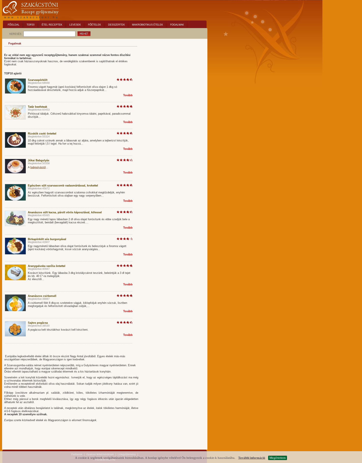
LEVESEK (75, 24)
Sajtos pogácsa (38, 322)
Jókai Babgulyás (38, 160)
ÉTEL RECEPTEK (52, 24)
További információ (251, 457)
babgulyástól (38, 167)
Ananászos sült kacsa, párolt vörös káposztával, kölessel (65, 212)
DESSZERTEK (116, 24)
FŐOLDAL (13, 24)
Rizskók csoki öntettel (42, 133)
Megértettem (277, 457)
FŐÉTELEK (94, 24)
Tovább (128, 95)
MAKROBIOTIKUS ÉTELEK (147, 24)
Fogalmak (14, 43)
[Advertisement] (173, 67)
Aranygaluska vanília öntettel (46, 266)
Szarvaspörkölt (37, 79)
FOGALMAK (177, 24)
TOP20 (31, 24)
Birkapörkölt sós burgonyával (47, 239)
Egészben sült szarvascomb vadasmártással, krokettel (63, 185)
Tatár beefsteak (37, 106)
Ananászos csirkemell (42, 295)
